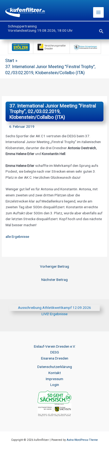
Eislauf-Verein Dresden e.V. (54, 346)
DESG (54, 352)
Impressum (54, 379)
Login (54, 384)
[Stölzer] (21, 47)
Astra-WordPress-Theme (82, 440)
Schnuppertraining (22, 26)
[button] (101, 31)
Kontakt (54, 373)
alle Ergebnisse (17, 236)
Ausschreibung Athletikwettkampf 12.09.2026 (54, 307)
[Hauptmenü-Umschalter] (98, 12)
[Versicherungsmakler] (51, 47)
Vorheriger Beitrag (54, 266)
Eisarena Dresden (54, 358)
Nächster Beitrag (54, 279)
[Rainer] (85, 47)
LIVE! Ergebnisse (54, 314)
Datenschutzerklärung (54, 367)
